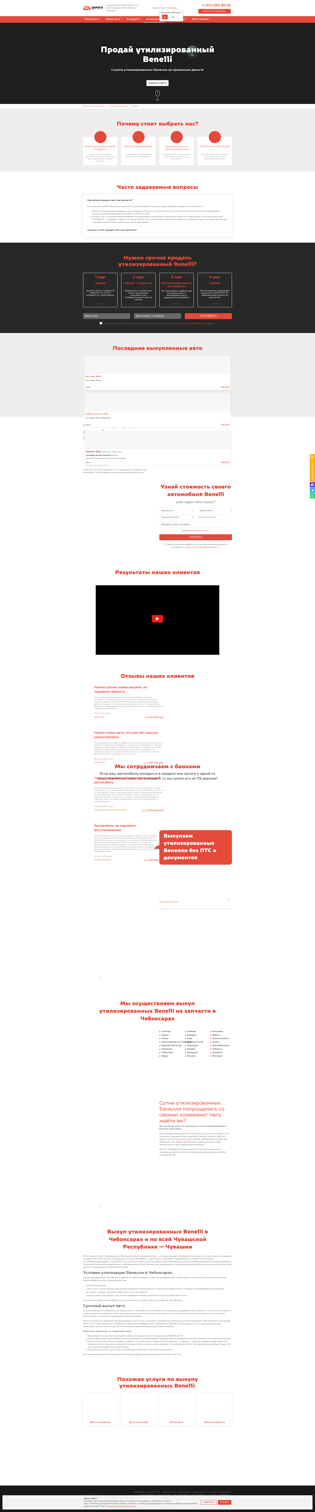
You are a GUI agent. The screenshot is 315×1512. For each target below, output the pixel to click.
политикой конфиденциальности (197, 323)
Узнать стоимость (208, 971)
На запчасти (153, 19)
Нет (173, 17)
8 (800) (217, 5)
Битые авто (92, 19)
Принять (224, 1502)
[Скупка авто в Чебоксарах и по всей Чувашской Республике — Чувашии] (93, 8)
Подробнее (208, 1502)
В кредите (133, 19)
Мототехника (200, 19)
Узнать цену (208, 1199)
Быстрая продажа (214, 11)
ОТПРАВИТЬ (208, 316)
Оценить (195, 537)
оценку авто (186, 1139)
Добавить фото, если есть (195, 531)
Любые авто (112, 19)
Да (165, 17)
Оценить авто (157, 83)
